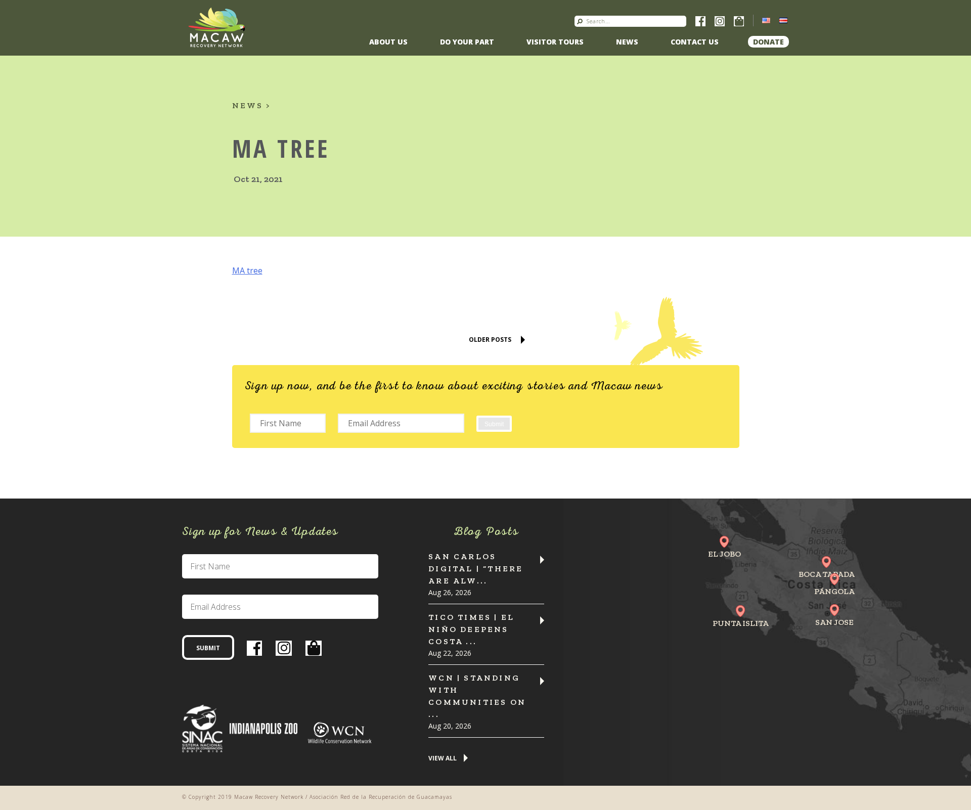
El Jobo (724, 554)
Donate (768, 42)
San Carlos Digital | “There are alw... (475, 569)
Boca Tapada (827, 574)
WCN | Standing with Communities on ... (477, 696)
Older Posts (490, 339)
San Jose (834, 622)
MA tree (247, 270)
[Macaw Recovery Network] (216, 27)
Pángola (834, 591)
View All (442, 758)
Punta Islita (741, 623)
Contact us (695, 42)
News (627, 42)
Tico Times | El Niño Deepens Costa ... (471, 629)
